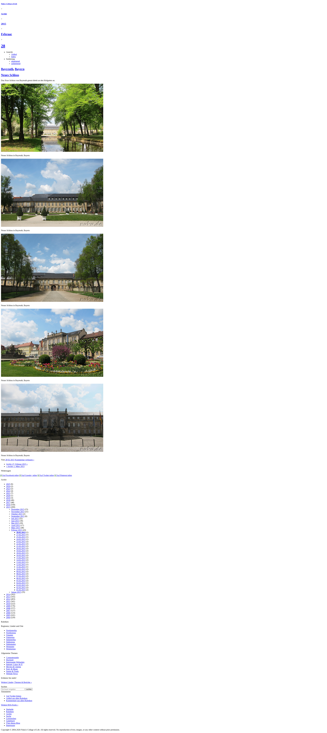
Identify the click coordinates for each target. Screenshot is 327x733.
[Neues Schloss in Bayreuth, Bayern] (52, 151)
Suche (8, 716)
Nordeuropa (11, 633)
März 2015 (15, 528)
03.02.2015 (21, 585)
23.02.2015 (21, 541)
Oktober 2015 (16, 514)
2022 (8, 491)
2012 (8, 599)
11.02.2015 (20, 567)
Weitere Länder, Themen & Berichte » (16, 682)
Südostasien (11, 644)
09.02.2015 (21, 571)
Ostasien (9, 635)
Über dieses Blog (13, 723)
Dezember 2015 (17, 509)
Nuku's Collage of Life (9, 4)
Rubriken (10, 712)
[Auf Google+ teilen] (28, 475)
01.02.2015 (21, 590)
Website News (12, 674)
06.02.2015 (21, 578)
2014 (8, 594)
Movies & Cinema (13, 667)
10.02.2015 (21, 569)
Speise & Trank (12, 671)
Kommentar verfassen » (24, 460)
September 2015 (17, 516)
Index (13, 57)
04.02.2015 (21, 583)
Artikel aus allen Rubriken (16, 698)
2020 (8, 495)
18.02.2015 (21, 553)
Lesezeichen (11, 718)
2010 (8, 604)
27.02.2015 (21, 535)
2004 (8, 617)
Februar (6, 34)
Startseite (9, 709)
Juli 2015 (15, 518)
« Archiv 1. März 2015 (15, 466)
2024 (8, 486)
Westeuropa (11, 649)
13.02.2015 (21, 562)
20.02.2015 (21, 548)
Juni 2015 (15, 521)
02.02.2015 (21, 587)
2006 (8, 613)
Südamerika (11, 640)
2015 (3, 23)
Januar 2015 (16, 592)
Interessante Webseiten (15, 662)
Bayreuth (7, 69)
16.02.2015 (21, 555)
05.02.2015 (21, 581)
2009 (8, 606)
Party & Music (12, 669)
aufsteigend (15, 63)
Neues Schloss (10, 75)
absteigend (15, 61)
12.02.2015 (21, 564)
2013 (8, 597)
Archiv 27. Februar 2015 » (17, 464)
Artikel (14, 54)
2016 (8, 505)
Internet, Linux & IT (14, 664)
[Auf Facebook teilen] (9, 475)
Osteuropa (10, 637)
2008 (8, 608)
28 (3, 46)
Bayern (19, 69)
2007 (8, 610)
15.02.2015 (21, 558)
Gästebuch (10, 721)
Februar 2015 (16, 530)
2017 (8, 502)
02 (9, 460)
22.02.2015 (21, 544)
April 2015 (15, 525)
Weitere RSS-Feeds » (9, 705)
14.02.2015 (21, 560)
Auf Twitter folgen (13, 696)
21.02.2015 (21, 546)
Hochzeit (9, 660)
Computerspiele (12, 657)
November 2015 (17, 512)
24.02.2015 (21, 539)
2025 (8, 484)
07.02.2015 (21, 576)
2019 (8, 498)
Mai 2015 (15, 523)
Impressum (10, 725)
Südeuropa (10, 642)
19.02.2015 (21, 551)
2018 (8, 500)
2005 (8, 615)
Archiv (4, 14)
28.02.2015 (21, 532)
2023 (8, 489)
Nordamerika (11, 630)
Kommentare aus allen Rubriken (19, 701)
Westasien (10, 646)
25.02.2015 (21, 537)
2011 (8, 601)
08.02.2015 (21, 574)
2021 (8, 493)
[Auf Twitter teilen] (46, 475)
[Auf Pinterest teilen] (63, 475)
